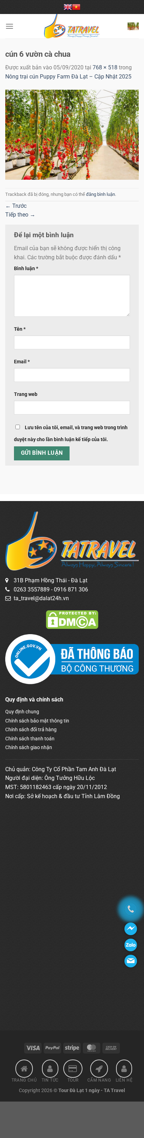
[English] (68, 7)
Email (22, 362)
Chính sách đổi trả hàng (31, 729)
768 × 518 (105, 67)
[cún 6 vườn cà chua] (72, 134)
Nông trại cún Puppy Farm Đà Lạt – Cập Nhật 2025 (68, 76)
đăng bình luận (100, 194)
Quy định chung (22, 711)
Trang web (25, 394)
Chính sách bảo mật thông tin (37, 721)
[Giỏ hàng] (133, 26)
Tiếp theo (20, 214)
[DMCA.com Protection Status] (72, 619)
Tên (20, 329)
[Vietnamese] (76, 7)
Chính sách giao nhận (28, 747)
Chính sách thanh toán (30, 738)
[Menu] (9, 26)
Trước (16, 206)
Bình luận (26, 269)
